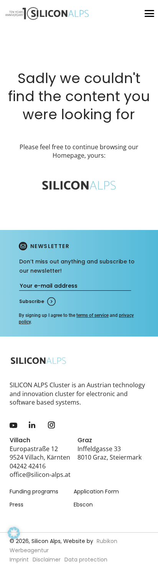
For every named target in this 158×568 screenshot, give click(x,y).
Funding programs (34, 491)
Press (16, 504)
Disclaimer (47, 559)
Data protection (85, 559)
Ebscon (83, 504)
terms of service (92, 315)
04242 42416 (28, 466)
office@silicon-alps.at (40, 474)
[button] (14, 543)
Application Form (96, 491)
